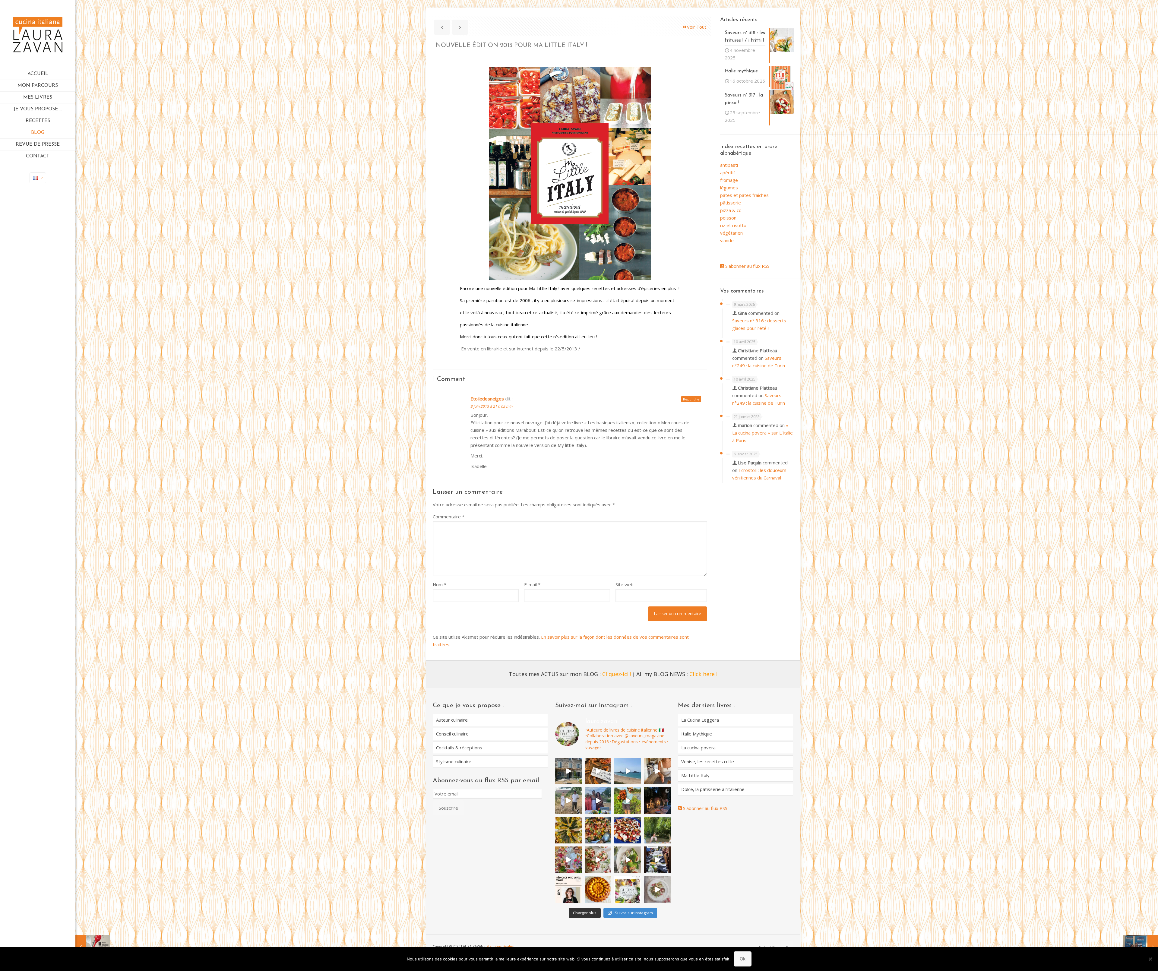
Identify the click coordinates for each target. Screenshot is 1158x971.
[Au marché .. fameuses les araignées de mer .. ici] (598, 771)
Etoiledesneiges (487, 399)
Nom (439, 584)
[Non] (1150, 959)
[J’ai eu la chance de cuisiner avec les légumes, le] (627, 800)
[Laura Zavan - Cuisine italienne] (37, 34)
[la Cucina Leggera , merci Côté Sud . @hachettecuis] (657, 889)
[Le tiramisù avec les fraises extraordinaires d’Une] (657, 800)
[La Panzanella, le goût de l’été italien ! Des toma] (598, 830)
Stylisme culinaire (453, 761)
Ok (742, 959)
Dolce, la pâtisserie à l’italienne (713, 789)
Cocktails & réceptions (459, 748)
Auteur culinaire (452, 720)
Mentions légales (500, 946)
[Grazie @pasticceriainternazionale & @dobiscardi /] (627, 889)
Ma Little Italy (695, 775)
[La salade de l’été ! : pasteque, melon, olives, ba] (627, 830)
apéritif (727, 172)
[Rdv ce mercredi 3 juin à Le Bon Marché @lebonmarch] (568, 889)
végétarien (731, 233)
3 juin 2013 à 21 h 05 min (491, 406)
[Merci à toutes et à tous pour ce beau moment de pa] (657, 859)
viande (727, 240)
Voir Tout (696, 27)
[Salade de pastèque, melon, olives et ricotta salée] (598, 859)
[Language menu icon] (38, 177)
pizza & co (731, 210)
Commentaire (448, 517)
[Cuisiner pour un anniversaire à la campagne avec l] (657, 830)
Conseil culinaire (452, 734)
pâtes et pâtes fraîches (744, 195)
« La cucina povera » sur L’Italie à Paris (762, 432)
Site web (624, 584)
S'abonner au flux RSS (747, 266)
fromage (729, 180)
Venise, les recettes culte (707, 761)
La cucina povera (698, 748)
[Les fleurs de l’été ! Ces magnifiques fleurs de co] (568, 830)
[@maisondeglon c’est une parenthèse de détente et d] (657, 771)
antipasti (729, 165)
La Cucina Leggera (700, 720)
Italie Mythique (696, 734)
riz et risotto (733, 225)
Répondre (691, 399)
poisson (728, 218)
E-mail (532, 584)
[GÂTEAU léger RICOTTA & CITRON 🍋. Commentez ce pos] (598, 889)
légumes (729, 188)
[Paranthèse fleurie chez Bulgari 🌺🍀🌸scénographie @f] (568, 859)
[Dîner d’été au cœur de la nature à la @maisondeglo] (568, 800)
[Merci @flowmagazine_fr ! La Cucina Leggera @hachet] (627, 859)
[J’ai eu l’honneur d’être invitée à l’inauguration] (598, 800)
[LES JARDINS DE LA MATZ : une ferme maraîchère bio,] (568, 771)
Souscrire (448, 808)
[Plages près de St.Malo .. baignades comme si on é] (627, 771)
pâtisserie (730, 203)
